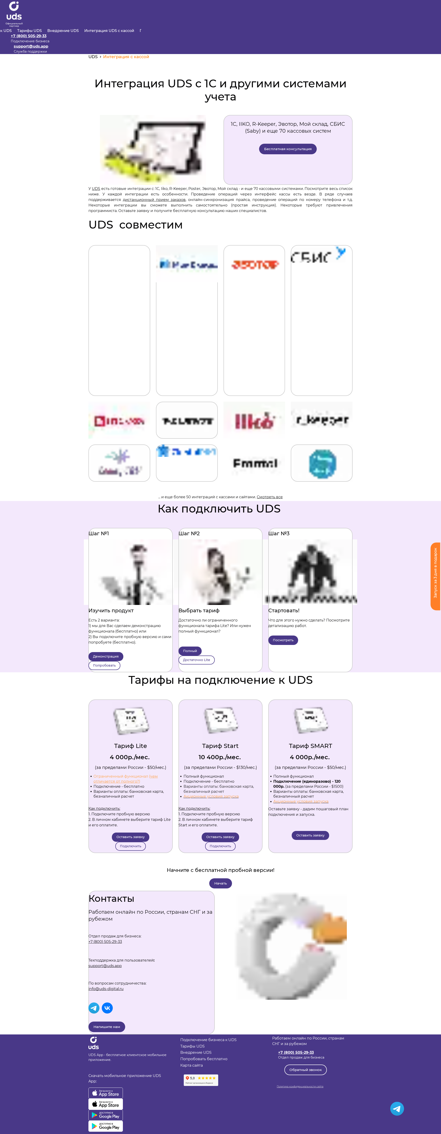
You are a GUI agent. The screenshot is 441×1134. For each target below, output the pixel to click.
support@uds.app (31, 46)
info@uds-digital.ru (106, 989)
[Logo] (14, 14)
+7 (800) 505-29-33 (28, 36)
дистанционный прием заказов (154, 200)
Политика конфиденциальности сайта (300, 1086)
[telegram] (93, 1008)
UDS (96, 188)
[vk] (107, 1008)
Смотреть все (270, 497)
